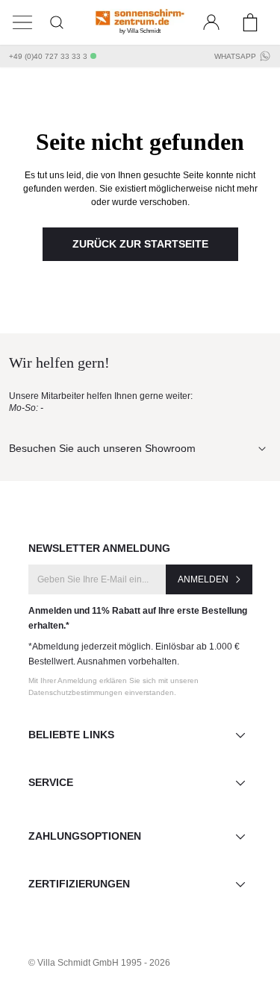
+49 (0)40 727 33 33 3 (48, 56)
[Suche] (57, 22)
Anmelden (203, 579)
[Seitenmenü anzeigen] (22, 22)
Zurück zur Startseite (140, 244)
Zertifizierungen (79, 884)
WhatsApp (235, 56)
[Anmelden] (211, 22)
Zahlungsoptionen (84, 836)
